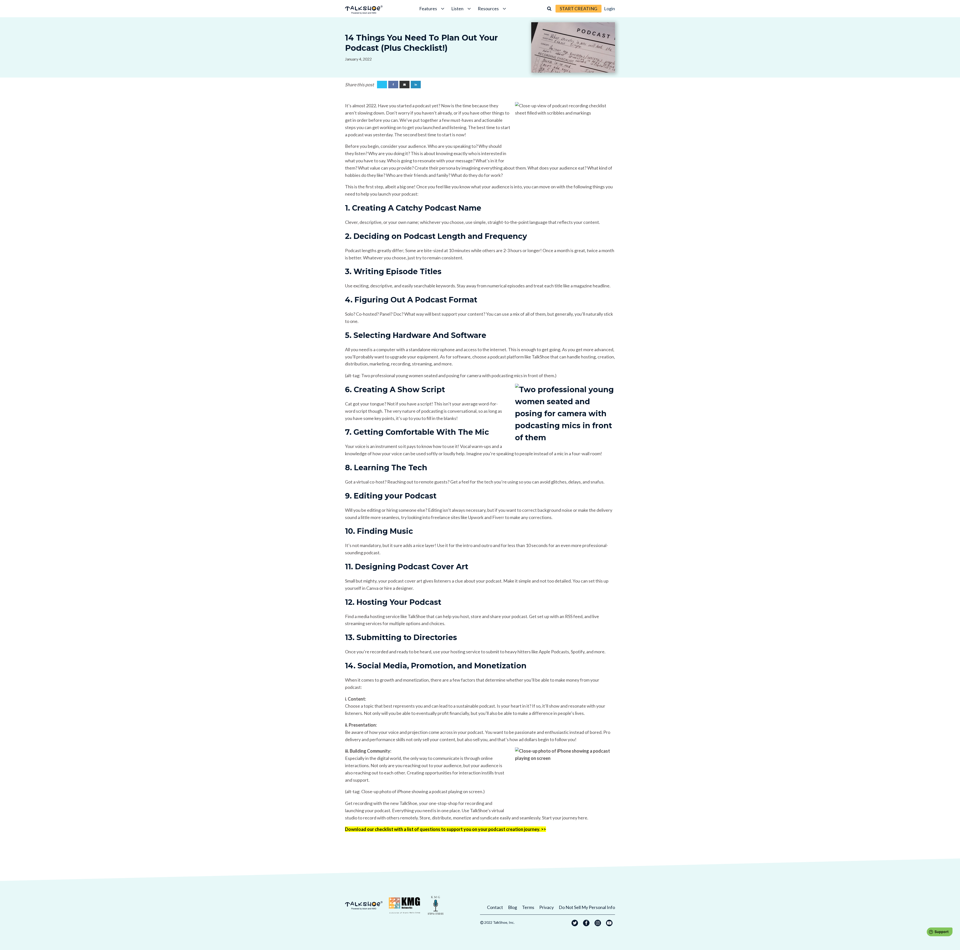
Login (609, 8)
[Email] (405, 84)
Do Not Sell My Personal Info (587, 907)
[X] (382, 84)
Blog (512, 907)
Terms (528, 907)
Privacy (546, 907)
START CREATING (578, 8)
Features (428, 8)
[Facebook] (393, 84)
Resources (488, 8)
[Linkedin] (416, 84)
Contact (495, 907)
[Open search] (549, 8)
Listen (457, 8)
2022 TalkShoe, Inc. (499, 922)
